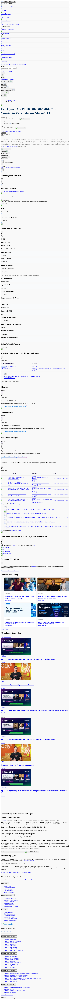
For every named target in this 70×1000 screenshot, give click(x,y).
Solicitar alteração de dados (23, 872)
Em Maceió (5, 547)
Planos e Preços (8, 890)
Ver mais (3, 151)
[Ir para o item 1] (1, 717)
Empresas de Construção (10, 948)
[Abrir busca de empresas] (2, 75)
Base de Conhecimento (10, 920)
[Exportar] (2, 164)
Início (5, 98)
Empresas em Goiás (9, 967)
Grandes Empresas (6, 45)
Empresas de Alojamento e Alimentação (15, 979)
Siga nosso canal (6, 637)
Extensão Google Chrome (11, 900)
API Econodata (5, 33)
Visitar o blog (4, 629)
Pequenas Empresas (6, 38)
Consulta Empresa (5, 21)
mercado (33, 566)
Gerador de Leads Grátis (7, 7)
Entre (2, 66)
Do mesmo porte (6, 553)
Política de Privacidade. (28, 860)
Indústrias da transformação (8, 54)
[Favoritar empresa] (2, 161)
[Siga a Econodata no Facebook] (8, 933)
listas (14, 545)
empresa (4, 820)
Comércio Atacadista (6, 57)
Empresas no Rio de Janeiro (11, 959)
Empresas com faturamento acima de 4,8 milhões (17, 987)
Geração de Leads (9, 917)
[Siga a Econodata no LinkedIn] (5, 933)
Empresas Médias (9, 989)
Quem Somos (7, 886)
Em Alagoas (5, 549)
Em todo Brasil (6, 551)
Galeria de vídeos (8, 912)
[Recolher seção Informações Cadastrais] (2, 179)
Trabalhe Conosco (9, 892)
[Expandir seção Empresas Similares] (2, 467)
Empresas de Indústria (10, 945)
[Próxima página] (16, 503)
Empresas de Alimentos (10, 942)
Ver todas (17, 24)
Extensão (3, 10)
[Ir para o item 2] (2, 717)
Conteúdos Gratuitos (9, 915)
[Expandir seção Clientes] (2, 394)
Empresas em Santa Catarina (11, 964)
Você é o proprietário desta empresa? (12, 131)
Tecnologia (4, 61)
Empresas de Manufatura (11, 944)
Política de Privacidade (7, 995)
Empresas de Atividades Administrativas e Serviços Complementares (22, 978)
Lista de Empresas (5, 14)
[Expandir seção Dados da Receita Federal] (2, 232)
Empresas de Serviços (10, 939)
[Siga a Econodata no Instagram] (2, 933)
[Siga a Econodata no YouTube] (11, 933)
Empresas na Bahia (9, 965)
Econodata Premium (30, 879)
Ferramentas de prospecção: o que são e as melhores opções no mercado (19, 623)
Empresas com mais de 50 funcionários (14, 990)
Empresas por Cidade (10, 992)
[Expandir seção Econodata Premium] (2, 563)
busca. (35, 545)
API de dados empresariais (10, 146)
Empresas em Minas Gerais (11, 958)
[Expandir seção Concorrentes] (2, 419)
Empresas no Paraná (9, 961)
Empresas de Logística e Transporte (13, 950)
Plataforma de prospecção (8, 29)
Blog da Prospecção (9, 914)
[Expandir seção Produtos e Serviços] (2, 444)
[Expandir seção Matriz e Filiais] (2, 357)
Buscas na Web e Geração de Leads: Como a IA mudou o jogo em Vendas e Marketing (19, 597)
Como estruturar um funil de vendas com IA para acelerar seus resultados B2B (51, 623)
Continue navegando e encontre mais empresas (13, 852)
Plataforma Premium (9, 887)
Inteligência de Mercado (10, 918)
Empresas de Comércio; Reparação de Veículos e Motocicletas (21, 973)
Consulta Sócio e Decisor (7, 24)
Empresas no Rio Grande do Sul (13, 962)
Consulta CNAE (5, 17)
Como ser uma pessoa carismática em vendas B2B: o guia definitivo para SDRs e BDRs (52, 597)
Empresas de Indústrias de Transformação (15, 976)
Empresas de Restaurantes (11, 947)
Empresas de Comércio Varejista (13, 941)
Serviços (3, 50)
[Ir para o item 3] (4, 717)
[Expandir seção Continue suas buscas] (2, 540)
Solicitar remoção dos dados (8, 872)
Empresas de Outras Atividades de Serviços (15, 975)
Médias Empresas (5, 41)
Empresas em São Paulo (10, 956)
